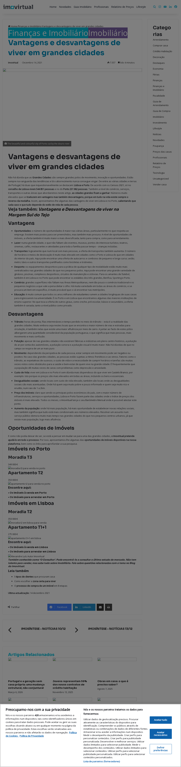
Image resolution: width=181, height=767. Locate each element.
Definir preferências (161, 749)
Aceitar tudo (160, 720)
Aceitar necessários (160, 734)
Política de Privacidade (32, 735)
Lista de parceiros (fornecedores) (101, 761)
